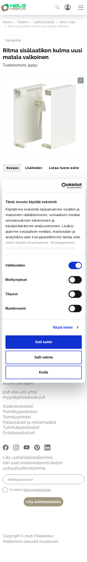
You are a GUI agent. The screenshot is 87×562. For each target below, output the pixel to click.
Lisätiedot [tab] (33, 168)
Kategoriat (13, 40)
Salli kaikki (43, 342)
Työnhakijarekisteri (21, 427)
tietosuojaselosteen (37, 490)
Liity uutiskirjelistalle (43, 502)
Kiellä (43, 372)
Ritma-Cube (67, 22)
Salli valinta (43, 357)
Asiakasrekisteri (18, 406)
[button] (81, 80)
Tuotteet (22, 22)
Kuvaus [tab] (12, 168)
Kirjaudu (67, 7)
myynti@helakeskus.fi (24, 397)
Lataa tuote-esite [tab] (64, 168)
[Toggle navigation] (80, 7)
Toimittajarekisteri (20, 411)
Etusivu (7, 22)
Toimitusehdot (17, 416)
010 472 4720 (24, 391)
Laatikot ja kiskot (44, 22)
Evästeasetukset (19, 432)
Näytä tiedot (63, 327)
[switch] (75, 279)
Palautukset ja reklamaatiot (29, 422)
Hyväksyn (29, 490)
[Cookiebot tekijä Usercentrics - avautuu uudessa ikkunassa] (62, 186)
